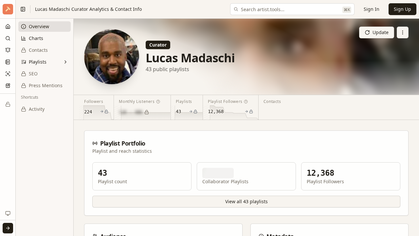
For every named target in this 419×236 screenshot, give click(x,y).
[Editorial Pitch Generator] (8, 62)
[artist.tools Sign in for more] (8, 9)
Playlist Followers (225, 101)
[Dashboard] (8, 26)
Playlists (184, 101)
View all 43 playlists (246, 201)
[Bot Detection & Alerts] (8, 50)
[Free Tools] (8, 85)
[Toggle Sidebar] (15, 118)
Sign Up (402, 9)
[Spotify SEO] (8, 74)
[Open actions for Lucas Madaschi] (403, 32)
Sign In (371, 9)
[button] (8, 9)
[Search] (8, 38)
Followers (93, 101)
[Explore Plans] (8, 104)
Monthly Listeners (137, 101)
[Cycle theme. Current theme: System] (8, 213)
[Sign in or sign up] (8, 228)
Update (381, 32)
